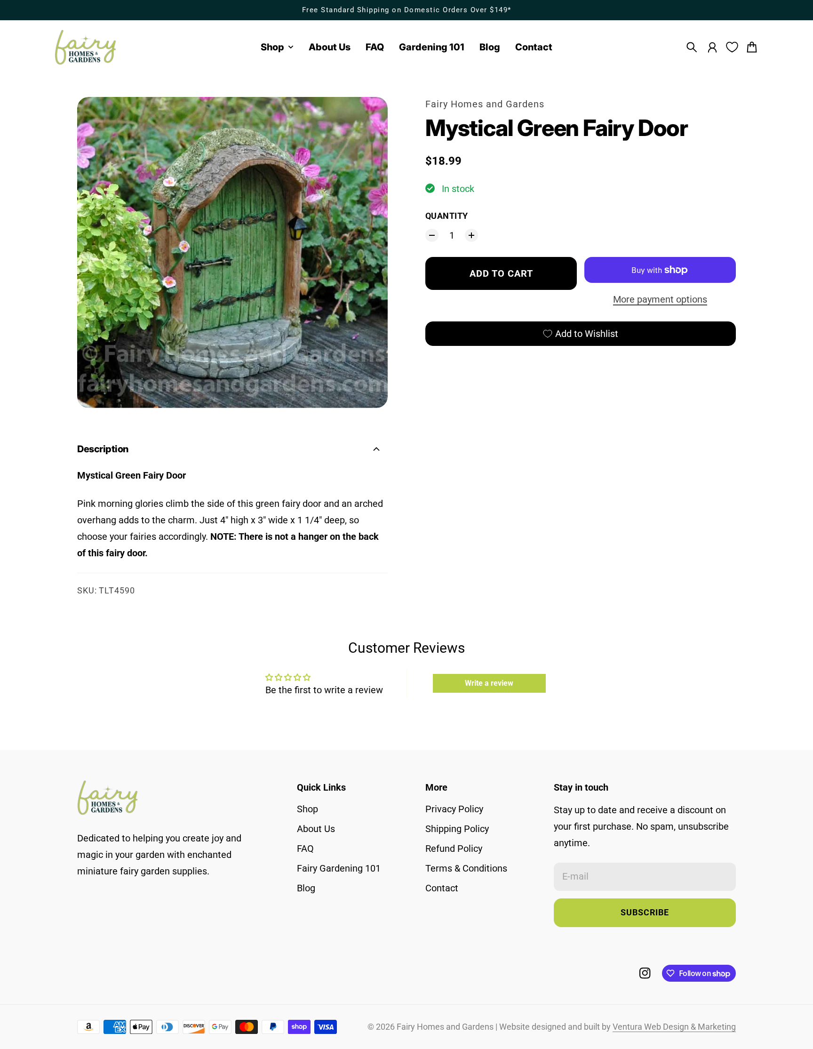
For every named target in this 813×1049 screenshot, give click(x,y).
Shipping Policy (457, 828)
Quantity (446, 216)
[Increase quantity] (471, 235)
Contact (441, 888)
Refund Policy (453, 848)
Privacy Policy (454, 809)
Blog (306, 888)
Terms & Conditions (466, 868)
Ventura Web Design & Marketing (674, 1027)
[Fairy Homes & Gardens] (86, 47)
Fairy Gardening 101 (339, 868)
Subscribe (645, 912)
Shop (307, 809)
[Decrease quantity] (431, 235)
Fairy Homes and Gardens (484, 104)
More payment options (660, 299)
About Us (316, 828)
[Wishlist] (732, 47)
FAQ (305, 848)
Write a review (489, 683)
